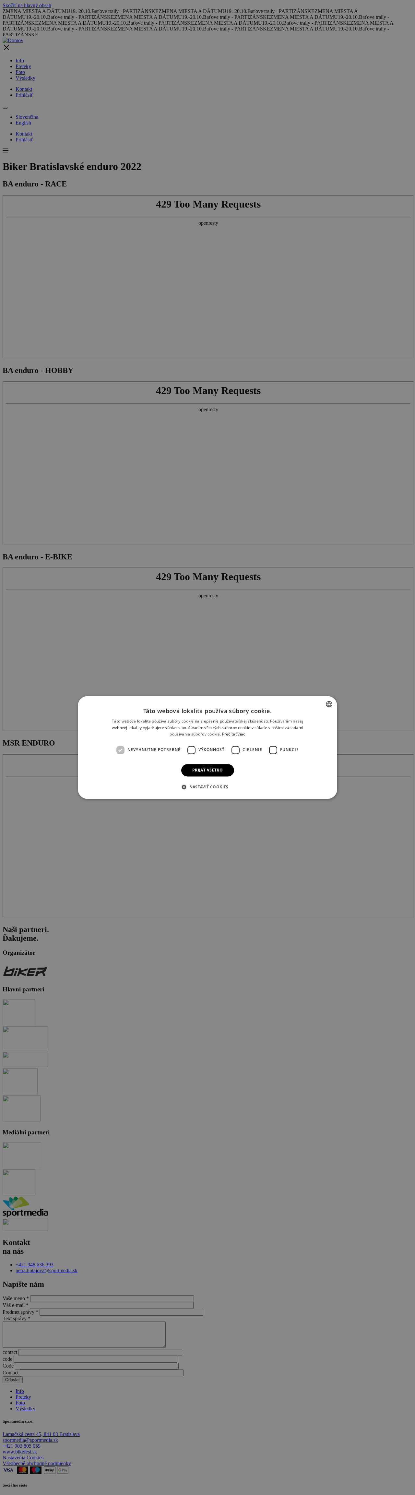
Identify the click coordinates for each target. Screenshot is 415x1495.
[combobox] (329, 704)
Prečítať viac (233, 734)
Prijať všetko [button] (207, 770)
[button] (207, 787)
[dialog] (207, 747)
